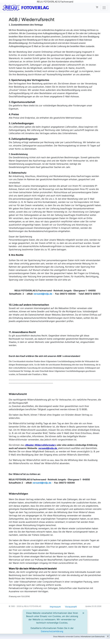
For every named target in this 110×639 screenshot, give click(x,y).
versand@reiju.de (43, 293)
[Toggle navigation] (104, 7)
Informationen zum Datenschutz (93, 636)
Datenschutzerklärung (52, 631)
